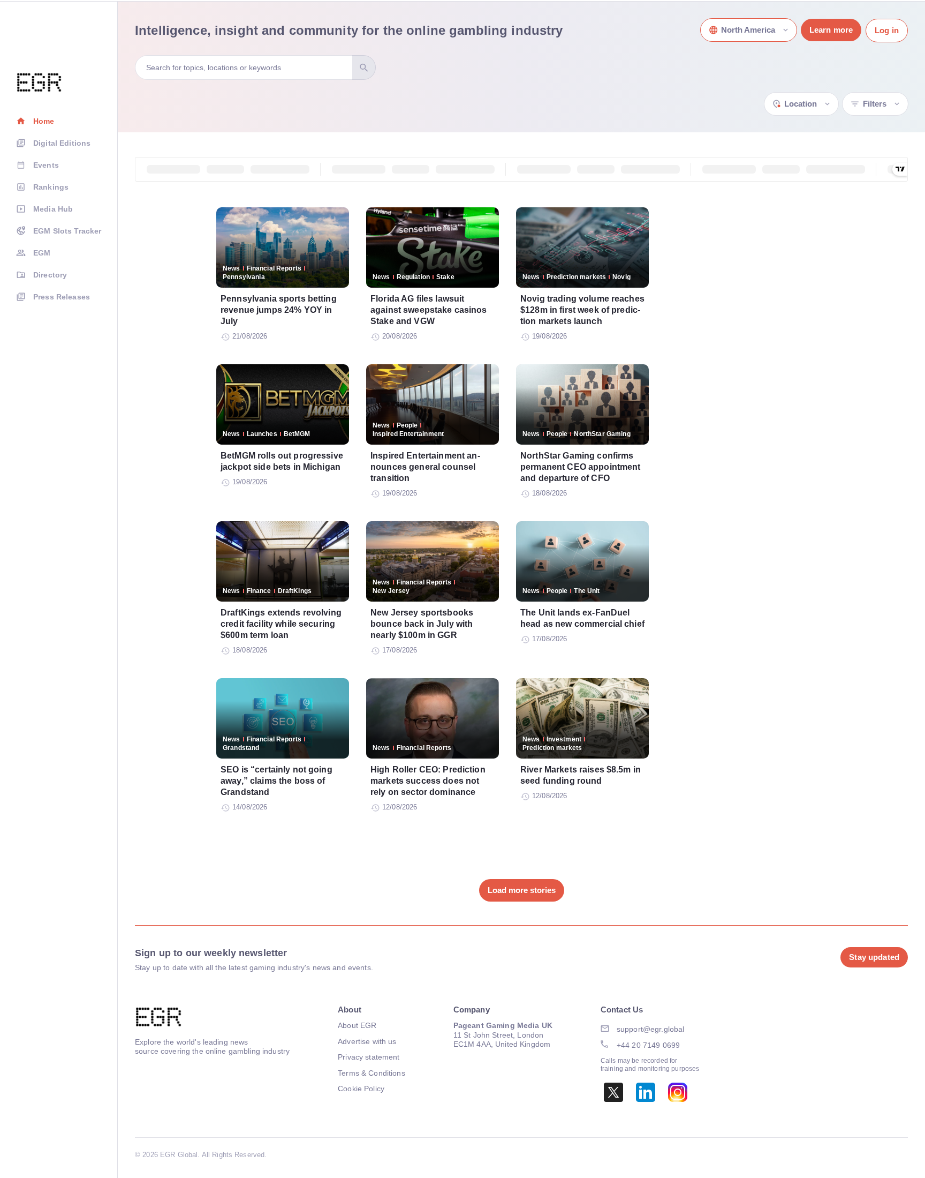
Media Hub (53, 209)
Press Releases (61, 296)
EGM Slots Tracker (67, 231)
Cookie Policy (361, 1088)
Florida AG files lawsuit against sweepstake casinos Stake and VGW (428, 310)
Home (44, 121)
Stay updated (874, 957)
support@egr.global (651, 1029)
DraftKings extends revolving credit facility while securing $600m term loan (281, 624)
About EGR (357, 1025)
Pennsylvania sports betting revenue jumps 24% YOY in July (279, 310)
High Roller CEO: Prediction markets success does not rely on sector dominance (428, 781)
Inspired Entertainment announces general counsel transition (425, 467)
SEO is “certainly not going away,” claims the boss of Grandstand (276, 781)
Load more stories (522, 890)
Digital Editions (61, 143)
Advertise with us (367, 1041)
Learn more (831, 29)
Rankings (51, 187)
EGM (41, 253)
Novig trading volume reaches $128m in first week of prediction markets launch (582, 310)
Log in (887, 30)
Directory (50, 275)
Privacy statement (368, 1057)
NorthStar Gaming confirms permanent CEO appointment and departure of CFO (580, 467)
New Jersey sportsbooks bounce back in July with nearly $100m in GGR (421, 624)
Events (46, 165)
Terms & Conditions (371, 1073)
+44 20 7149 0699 (648, 1045)
